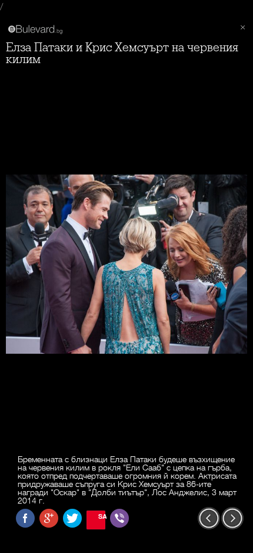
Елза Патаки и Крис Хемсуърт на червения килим (122, 53)
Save (101, 516)
